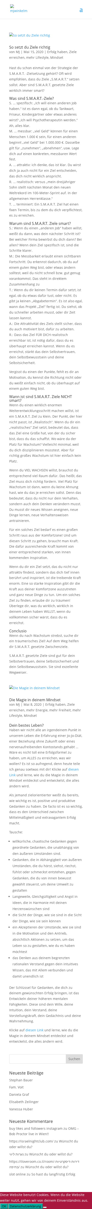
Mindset (56, 57)
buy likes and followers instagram (36, 1128)
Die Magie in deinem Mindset (35, 699)
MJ (18, 52)
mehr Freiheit (60, 710)
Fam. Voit (16, 1087)
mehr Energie (37, 710)
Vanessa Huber (21, 1109)
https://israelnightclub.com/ (31, 1141)
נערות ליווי (16, 1154)
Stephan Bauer (21, 1080)
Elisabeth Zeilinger (24, 1102)
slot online (17, 1174)
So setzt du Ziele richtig (29, 47)
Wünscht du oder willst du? (50, 1154)
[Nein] (45, 1207)
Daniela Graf (19, 1094)
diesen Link (34, 1030)
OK (4, 1206)
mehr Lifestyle (37, 57)
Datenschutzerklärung (25, 1206)
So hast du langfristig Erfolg (53, 1174)
